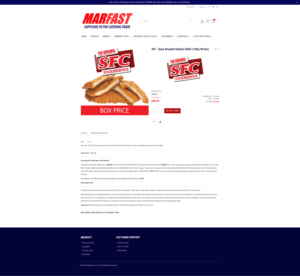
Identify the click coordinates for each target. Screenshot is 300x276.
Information (122, 250)
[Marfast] (107, 21)
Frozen (216, 101)
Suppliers (86, 246)
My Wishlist (191, 7)
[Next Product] (218, 49)
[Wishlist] (206, 21)
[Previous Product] (215, 49)
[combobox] (167, 21)
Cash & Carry (87, 250)
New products (88, 243)
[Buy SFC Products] (185, 68)
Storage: (209, 101)
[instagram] (217, 7)
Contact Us (202, 7)
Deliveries (86, 254)
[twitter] (213, 7)
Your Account (122, 243)
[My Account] (201, 21)
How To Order (123, 246)
